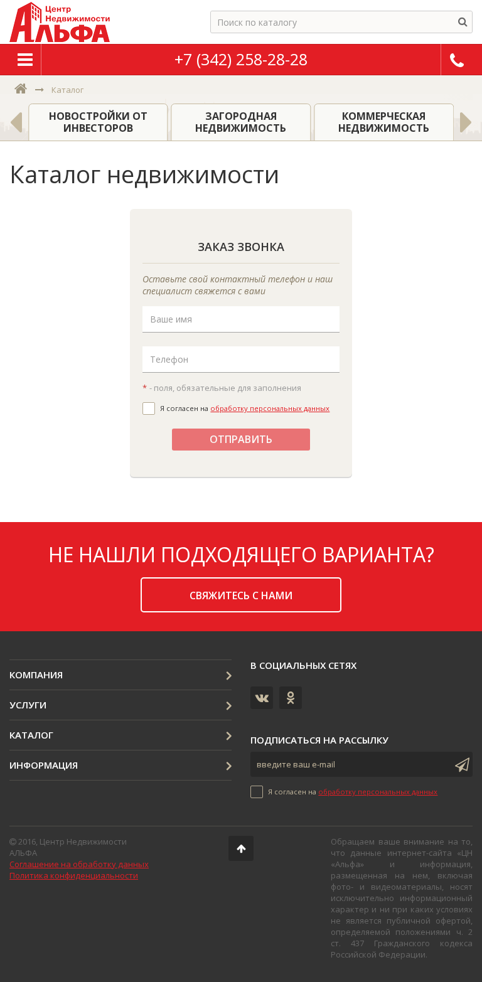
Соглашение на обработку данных (79, 864)
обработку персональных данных (269, 408)
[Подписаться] (460, 764)
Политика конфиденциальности (73, 875)
